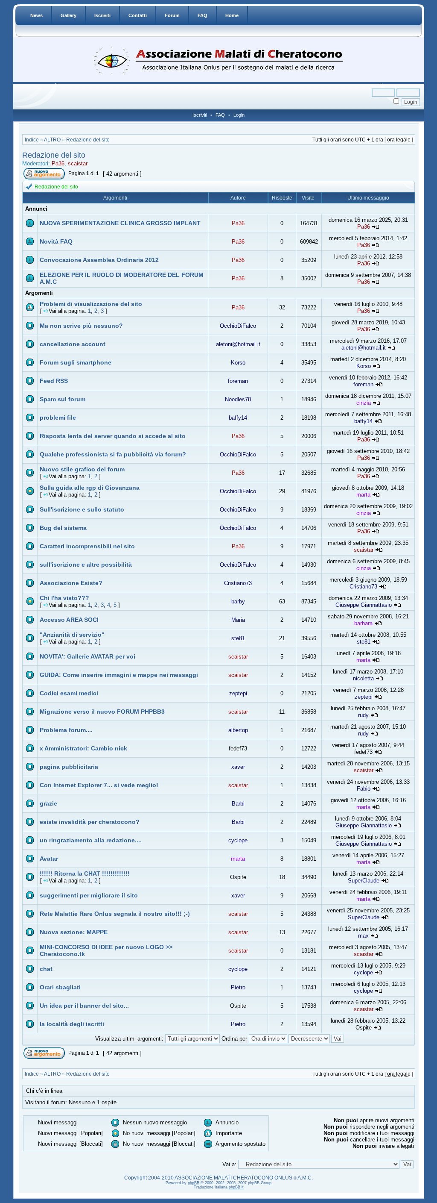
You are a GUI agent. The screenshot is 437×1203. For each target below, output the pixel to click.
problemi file (58, 417)
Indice (32, 140)
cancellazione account (72, 344)
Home (232, 15)
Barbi (238, 803)
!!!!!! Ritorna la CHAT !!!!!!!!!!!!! (85, 873)
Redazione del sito (88, 140)
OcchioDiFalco (238, 326)
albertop (238, 730)
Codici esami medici (69, 693)
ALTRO (52, 140)
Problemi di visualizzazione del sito (91, 303)
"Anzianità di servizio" (72, 634)
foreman (238, 381)
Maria (238, 620)
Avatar (49, 858)
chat (46, 968)
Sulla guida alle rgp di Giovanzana (90, 487)
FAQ (202, 15)
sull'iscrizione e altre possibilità (86, 564)
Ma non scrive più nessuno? (81, 325)
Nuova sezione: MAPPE (74, 932)
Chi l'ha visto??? (64, 597)
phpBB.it (236, 1187)
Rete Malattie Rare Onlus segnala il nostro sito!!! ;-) (115, 913)
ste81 (238, 638)
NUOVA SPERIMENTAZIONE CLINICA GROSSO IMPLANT (120, 223)
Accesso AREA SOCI (69, 619)
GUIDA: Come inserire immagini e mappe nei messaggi (119, 674)
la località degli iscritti (72, 1024)
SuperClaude (363, 880)
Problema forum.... (66, 730)
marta (363, 494)
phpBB (193, 1183)
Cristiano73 (238, 583)
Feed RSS (54, 380)
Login (239, 115)
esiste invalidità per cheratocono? (90, 821)
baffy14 (238, 418)
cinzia (363, 403)
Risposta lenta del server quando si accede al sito (113, 435)
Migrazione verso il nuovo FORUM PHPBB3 (102, 711)
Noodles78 (238, 399)
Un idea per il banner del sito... (84, 1005)
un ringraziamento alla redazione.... (91, 840)
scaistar (77, 163)
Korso (238, 362)
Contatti (137, 15)
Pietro (238, 987)
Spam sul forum (62, 399)
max (363, 935)
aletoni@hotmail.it (238, 344)
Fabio (363, 788)
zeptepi (238, 693)
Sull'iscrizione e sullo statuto (82, 509)
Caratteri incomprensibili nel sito (87, 546)
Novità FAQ (56, 241)
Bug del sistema (63, 527)
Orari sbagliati (60, 987)
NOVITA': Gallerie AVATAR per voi (87, 656)
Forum (172, 15)
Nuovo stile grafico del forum (82, 469)
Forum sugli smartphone (75, 362)
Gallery (68, 15)
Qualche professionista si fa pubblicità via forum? (113, 454)
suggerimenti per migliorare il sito (89, 895)
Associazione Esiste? (71, 582)
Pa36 (58, 163)
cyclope (238, 840)
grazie (48, 803)
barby (238, 601)
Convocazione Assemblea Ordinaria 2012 (99, 259)
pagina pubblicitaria (69, 766)
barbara (363, 623)
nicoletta (363, 678)
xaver (238, 767)
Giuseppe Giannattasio (363, 605)
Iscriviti (102, 15)
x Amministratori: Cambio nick (83, 748)
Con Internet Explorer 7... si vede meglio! (99, 785)
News (36, 15)
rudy (363, 715)
